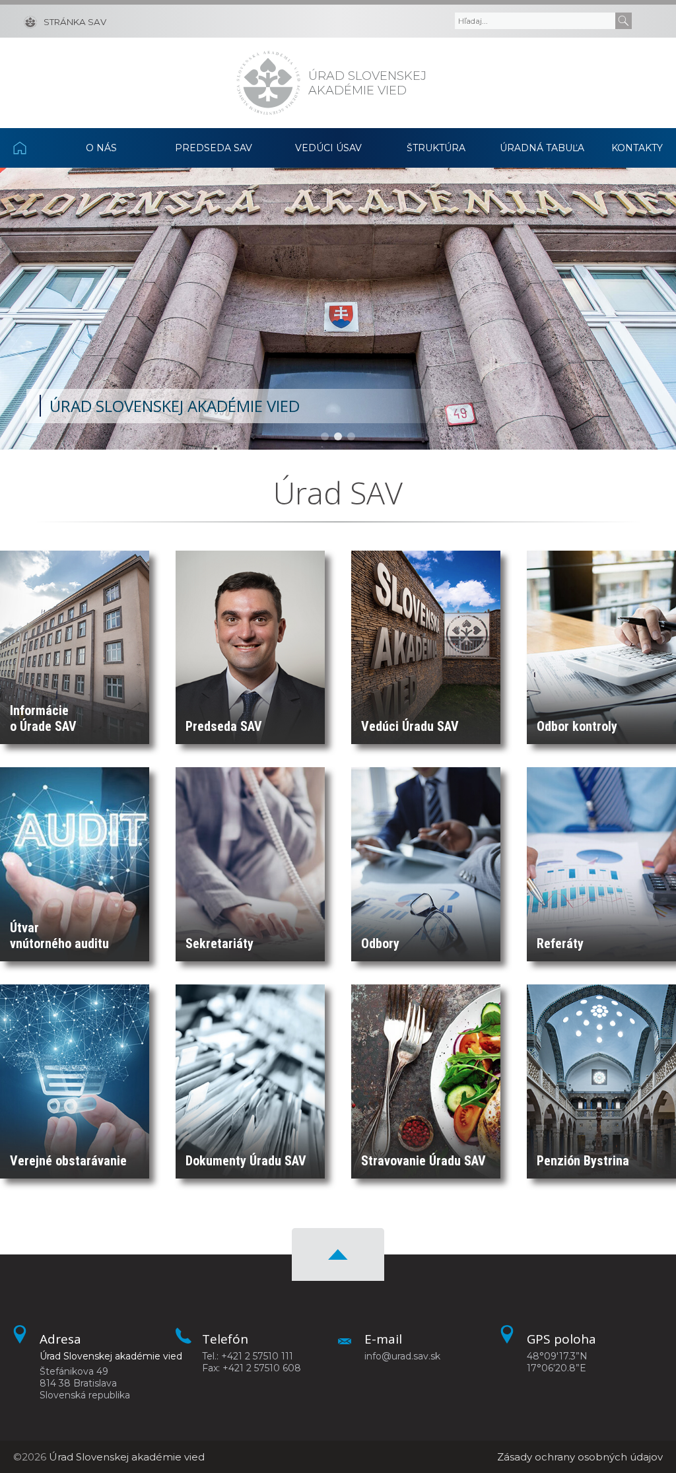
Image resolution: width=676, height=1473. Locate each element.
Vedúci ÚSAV (328, 148)
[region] (338, 309)
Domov (30, 148)
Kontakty (637, 148)
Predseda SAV (213, 148)
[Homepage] (268, 83)
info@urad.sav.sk (402, 1356)
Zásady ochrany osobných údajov (580, 1457)
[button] (325, 436)
